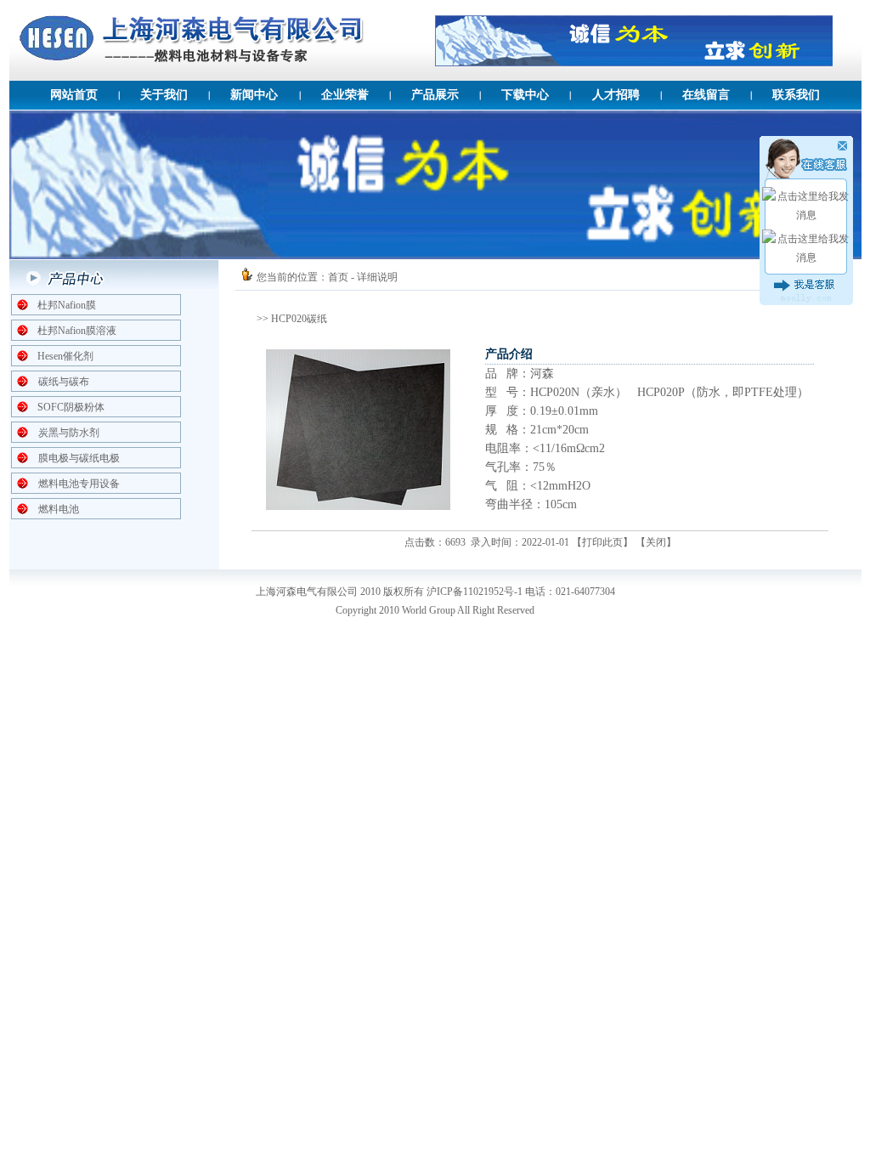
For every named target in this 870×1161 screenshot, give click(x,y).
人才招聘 (616, 94)
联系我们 (796, 94)
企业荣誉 (345, 94)
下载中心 (525, 94)
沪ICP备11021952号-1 (475, 591)
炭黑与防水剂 (68, 433)
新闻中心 (254, 94)
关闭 (656, 542)
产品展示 (435, 94)
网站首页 (74, 94)
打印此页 (602, 542)
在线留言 (706, 94)
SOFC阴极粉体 (71, 407)
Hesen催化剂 (65, 356)
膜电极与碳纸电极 (79, 458)
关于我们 (164, 94)
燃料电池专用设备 (79, 484)
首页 (338, 277)
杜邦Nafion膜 (66, 305)
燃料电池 (58, 509)
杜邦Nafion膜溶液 (76, 331)
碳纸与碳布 (63, 382)
